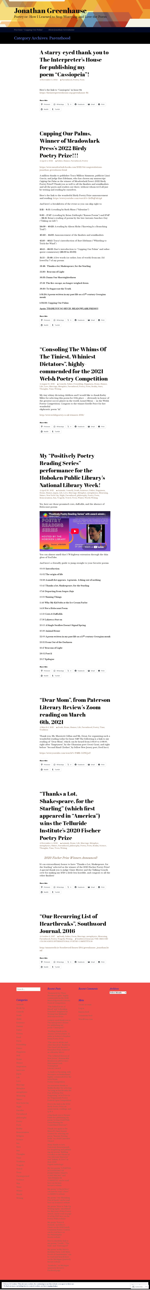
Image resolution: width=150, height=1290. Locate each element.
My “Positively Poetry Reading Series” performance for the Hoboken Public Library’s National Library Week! (72, 470)
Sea (17, 1143)
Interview (20, 1070)
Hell (18, 1056)
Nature (42, 495)
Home (97, 384)
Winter (81, 498)
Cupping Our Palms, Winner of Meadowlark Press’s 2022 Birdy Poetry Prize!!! (70, 144)
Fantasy (19, 1026)
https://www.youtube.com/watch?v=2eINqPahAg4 (77, 198)
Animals (61, 490)
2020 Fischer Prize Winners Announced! (71, 858)
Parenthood (67, 80)
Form (73, 936)
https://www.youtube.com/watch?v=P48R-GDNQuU (65, 753)
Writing (57, 389)
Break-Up (20, 1008)
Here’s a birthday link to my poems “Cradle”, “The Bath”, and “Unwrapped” (58, 1243)
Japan (55, 493)
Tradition (44, 730)
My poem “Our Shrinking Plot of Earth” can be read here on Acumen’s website (58, 1200)
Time (51, 389)
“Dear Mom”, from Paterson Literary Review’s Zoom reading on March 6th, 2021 (75, 711)
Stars (100, 386)
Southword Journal (85, 939)
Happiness (88, 384)
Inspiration (21, 1066)
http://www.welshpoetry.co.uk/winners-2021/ (62, 415)
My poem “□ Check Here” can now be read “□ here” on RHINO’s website (58, 1191)
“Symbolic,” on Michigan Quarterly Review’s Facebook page (58, 1267)
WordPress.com (86, 1019)
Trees (74, 498)
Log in (81, 1008)
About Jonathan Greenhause (61, 30)
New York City (52, 495)
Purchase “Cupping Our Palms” (28, 30)
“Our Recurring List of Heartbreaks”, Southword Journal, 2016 (73, 923)
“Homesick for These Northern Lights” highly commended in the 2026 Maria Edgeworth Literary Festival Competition (58, 998)
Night (62, 495)
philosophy (82, 495)
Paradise (20, 1110)
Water (19, 1187)
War (18, 1183)
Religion (20, 1136)
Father (60, 161)
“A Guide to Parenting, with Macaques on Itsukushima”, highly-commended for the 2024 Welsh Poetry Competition (59, 1077)
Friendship (78, 384)
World (87, 498)
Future (19, 1048)
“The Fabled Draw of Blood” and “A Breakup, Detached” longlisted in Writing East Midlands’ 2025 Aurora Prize (57, 1012)
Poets (82, 80)
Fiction (19, 1034)
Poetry (76, 80)
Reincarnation (46, 498)
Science (102, 846)
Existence (84, 490)
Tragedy (60, 498)
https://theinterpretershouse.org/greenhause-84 (64, 93)
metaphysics (92, 493)
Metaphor (62, 386)
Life (41, 386)
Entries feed (84, 1012)
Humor (67, 161)
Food (18, 1037)
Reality (94, 386)
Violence (20, 1180)
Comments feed (85, 1016)
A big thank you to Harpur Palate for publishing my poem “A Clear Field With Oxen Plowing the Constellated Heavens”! (58, 1120)
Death (76, 490)
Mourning (103, 493)
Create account (85, 1005)
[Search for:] (134, 30)
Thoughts (44, 389)
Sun (54, 498)
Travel (68, 498)
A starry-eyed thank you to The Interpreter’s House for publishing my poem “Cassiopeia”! (74, 63)
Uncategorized (22, 1176)
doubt (18, 1019)
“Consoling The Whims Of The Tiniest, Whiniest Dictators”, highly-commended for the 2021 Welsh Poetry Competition (74, 363)
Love (46, 386)
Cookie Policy (52, 1286)
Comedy (62, 384)
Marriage (53, 386)
